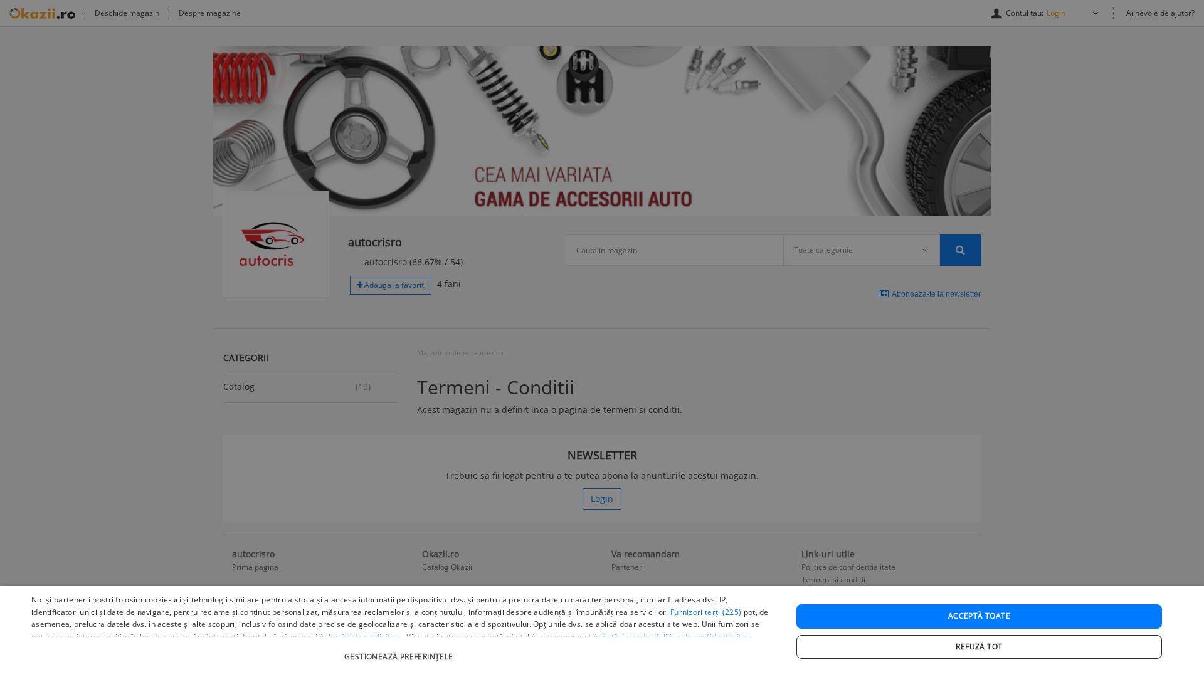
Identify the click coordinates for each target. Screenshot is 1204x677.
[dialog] (602, 631)
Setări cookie (626, 636)
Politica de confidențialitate (704, 636)
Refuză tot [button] (979, 646)
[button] (400, 650)
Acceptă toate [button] (979, 616)
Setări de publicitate (365, 636)
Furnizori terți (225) (705, 612)
